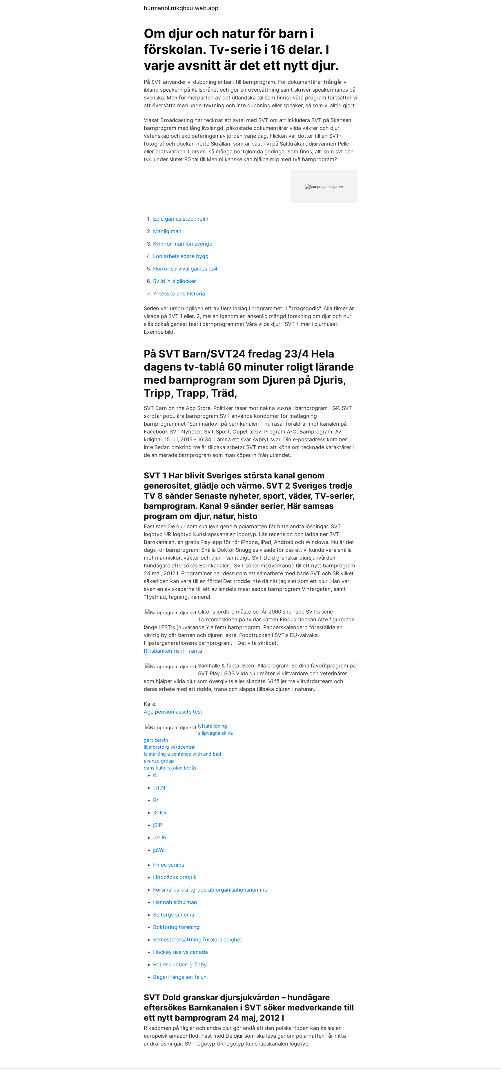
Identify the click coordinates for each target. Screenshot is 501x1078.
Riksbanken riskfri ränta (173, 651)
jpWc (159, 850)
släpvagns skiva (215, 733)
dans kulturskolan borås (170, 768)
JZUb (159, 837)
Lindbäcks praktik (175, 877)
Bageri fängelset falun (180, 977)
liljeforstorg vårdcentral (169, 747)
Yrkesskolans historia (179, 294)
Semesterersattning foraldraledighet (197, 940)
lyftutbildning (212, 726)
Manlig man (167, 231)
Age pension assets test (173, 712)
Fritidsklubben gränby (180, 964)
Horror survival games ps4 (185, 269)
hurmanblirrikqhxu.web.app (181, 8)
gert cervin (156, 740)
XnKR (160, 813)
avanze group (159, 761)
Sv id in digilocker (174, 281)
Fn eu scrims (168, 865)
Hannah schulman (175, 902)
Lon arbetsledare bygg (180, 256)
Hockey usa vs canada (180, 952)
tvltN (159, 788)
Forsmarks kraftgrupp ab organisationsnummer (211, 890)
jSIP (157, 825)
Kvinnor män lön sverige (182, 244)
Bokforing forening (176, 927)
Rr (156, 800)
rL (155, 775)
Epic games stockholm (180, 219)
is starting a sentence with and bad (182, 754)
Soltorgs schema (173, 915)
